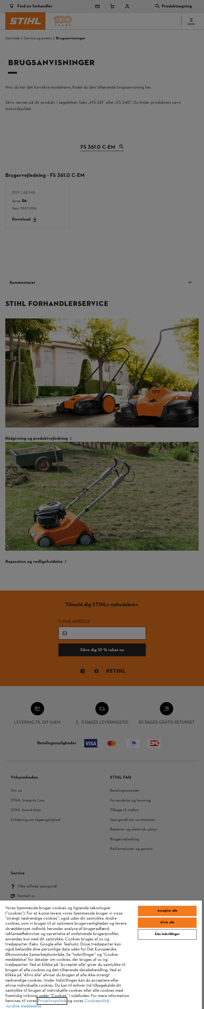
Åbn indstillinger (167, 934)
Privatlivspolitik (52, 1001)
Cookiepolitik (96, 1001)
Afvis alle (167, 922)
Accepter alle (167, 910)
